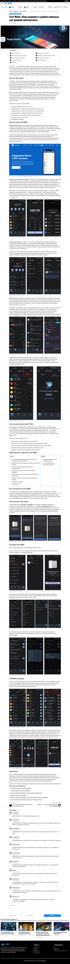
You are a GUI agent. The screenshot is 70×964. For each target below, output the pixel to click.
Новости (19, 13)
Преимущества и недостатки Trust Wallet (46, 55)
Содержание (14, 50)
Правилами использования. (40, 1)
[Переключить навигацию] (2, 4)
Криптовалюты (36, 947)
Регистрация (56, 948)
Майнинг (35, 949)
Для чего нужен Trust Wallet (43, 53)
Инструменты (36, 951)
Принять (66, 1)
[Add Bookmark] (15, 935)
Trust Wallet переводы (42, 60)
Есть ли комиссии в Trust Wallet (18, 58)
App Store (23, 504)
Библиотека (12, 13)
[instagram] (10, 955)
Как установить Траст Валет (43, 58)
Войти (55, 947)
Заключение (14, 62)
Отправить (52, 915)
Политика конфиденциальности (61, 950)
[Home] (8, 3)
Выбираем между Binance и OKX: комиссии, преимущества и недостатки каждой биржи (29, 797)
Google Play (30, 504)
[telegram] (4, 955)
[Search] (67, 3)
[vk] (15, 955)
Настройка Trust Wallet (16, 60)
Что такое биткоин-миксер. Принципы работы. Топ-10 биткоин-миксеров (26, 799)
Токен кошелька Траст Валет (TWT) (19, 55)
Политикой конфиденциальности (26, 1)
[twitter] (13, 955)
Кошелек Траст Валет (16, 53)
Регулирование (36, 953)
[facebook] (2, 955)
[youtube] (7, 955)
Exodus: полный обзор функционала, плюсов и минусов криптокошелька (26, 793)
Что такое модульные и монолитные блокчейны (20, 788)
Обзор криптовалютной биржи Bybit (18, 795)
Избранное (56, 949)
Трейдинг (35, 948)
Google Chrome (45, 506)
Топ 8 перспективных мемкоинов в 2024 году (20, 790)
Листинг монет (36, 950)
